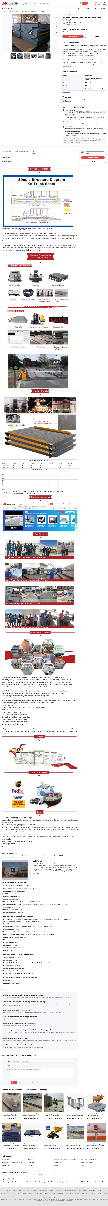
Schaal (76, 1182)
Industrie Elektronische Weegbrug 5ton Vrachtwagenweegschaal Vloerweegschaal (32, 1145)
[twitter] (100, 1190)
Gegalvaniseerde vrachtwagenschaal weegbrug (13, 1162)
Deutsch (41, 1193)
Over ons (8, 1190)
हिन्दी (83, 1193)
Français (30, 1193)
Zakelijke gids (92, 1190)
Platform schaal (58, 1162)
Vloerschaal (31, 1162)
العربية (71, 1193)
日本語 (24, 1193)
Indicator (56, 1165)
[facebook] (97, 1190)
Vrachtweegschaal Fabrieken (10, 1182)
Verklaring (14, 1190)
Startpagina (4, 11)
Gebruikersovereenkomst (24, 1190)
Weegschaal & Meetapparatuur (29, 11)
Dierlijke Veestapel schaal (86, 1162)
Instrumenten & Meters (14, 11)
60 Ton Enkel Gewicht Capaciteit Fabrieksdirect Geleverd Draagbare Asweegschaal (95, 1145)
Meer (3, 1185)
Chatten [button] (97, 36)
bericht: (8, 1069)
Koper (78, 8)
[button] (80, 3)
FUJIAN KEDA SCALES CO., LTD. (74, 22)
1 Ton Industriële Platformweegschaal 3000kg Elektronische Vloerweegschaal (96, 1115)
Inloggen (104, 4)
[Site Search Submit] (85, 3)
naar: (9, 1065)
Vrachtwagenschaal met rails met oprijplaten (65, 1159)
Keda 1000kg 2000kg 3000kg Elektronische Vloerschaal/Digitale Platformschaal (10, 1115)
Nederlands (77, 1193)
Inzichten (85, 1190)
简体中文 (13, 1193)
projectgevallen (5, 1159)
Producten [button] (27, 3)
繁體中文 (19, 1193)
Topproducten (58, 1190)
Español (36, 1193)
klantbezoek (31, 1159)
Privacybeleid (34, 1190)
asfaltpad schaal (6, 1165)
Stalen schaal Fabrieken (26, 1182)
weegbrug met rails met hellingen (88, 1159)
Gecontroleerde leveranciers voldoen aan (72, 1190)
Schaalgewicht (84, 1182)
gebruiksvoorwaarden (67, 1200)
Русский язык (60, 1193)
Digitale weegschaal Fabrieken (63, 1182)
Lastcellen (30, 1165)
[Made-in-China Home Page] (10, 3)
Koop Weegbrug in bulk (97, 1182)
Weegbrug (41, 11)
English (7, 1193)
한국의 (66, 1193)
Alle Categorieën (8, 8)
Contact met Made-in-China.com (46, 1190)
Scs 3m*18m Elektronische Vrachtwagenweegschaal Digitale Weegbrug (74, 1145)
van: (9, 1061)
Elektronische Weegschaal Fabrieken (44, 1182)
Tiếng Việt (99, 1193)
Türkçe (93, 1193)
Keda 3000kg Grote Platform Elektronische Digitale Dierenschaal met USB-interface (10, 1145)
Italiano (53, 1193)
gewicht (82, 1165)
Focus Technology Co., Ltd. (52, 1197)
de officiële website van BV (44, 856)
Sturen (14, 1083)
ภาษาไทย (88, 1193)
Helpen (87, 8)
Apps (94, 8)
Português (47, 1193)
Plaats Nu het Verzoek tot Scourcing (41, 1083)
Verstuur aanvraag (73, 36)
